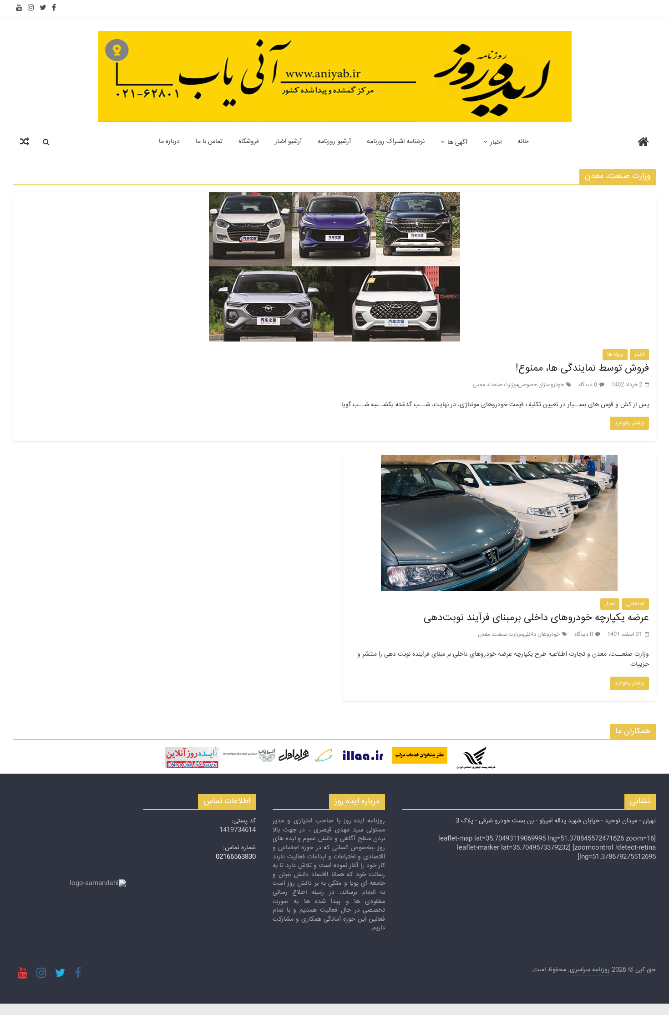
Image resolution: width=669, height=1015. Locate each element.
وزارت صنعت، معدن (494, 385)
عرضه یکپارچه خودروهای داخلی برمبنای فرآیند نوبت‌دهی (536, 618)
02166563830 (236, 857)
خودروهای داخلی (541, 634)
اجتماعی (635, 604)
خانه (522, 142)
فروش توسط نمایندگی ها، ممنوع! (582, 368)
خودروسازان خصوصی (541, 385)
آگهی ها (457, 143)
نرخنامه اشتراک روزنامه (396, 142)
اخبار (496, 143)
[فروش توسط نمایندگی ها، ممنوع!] (334, 198)
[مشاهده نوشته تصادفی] (24, 141)
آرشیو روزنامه (334, 142)
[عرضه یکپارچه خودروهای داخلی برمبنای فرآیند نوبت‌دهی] (499, 460)
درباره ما (169, 142)
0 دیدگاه (587, 385)
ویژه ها (615, 354)
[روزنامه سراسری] (643, 143)
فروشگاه (248, 142)
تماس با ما (209, 142)
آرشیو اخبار (288, 142)
